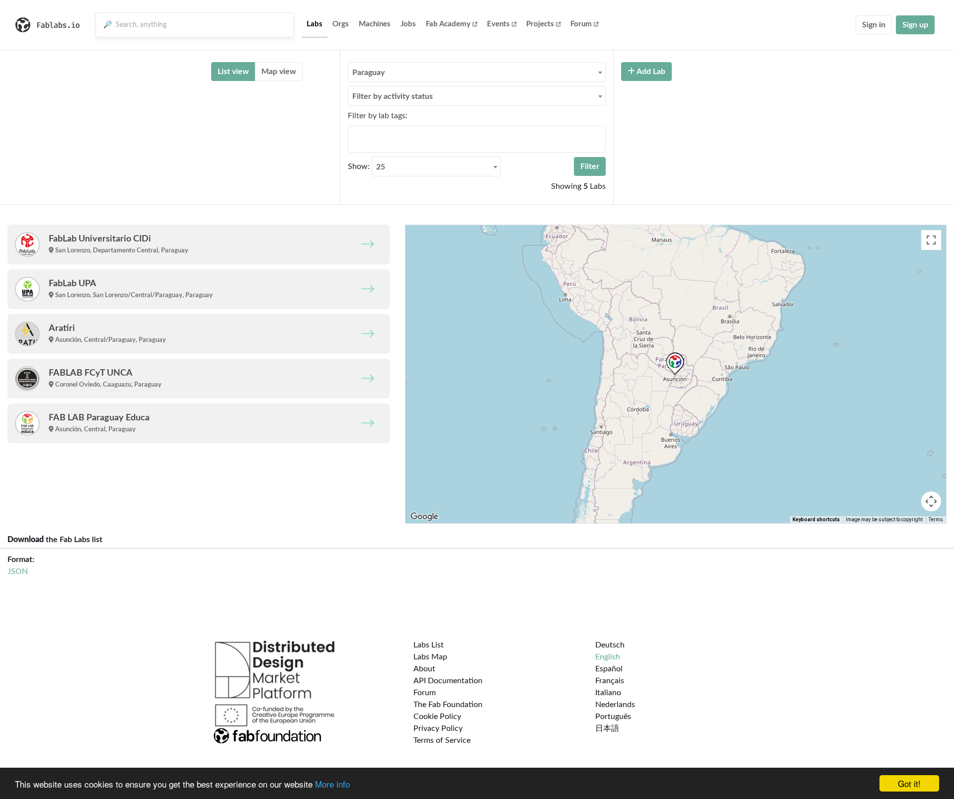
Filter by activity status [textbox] (392, 96)
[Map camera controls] (931, 501)
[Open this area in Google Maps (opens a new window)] (424, 516)
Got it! (909, 783)
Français (609, 681)
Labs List (428, 645)
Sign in (873, 25)
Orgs (340, 24)
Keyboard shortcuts (816, 519)
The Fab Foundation (447, 705)
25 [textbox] (380, 167)
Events (498, 24)
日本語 (607, 728)
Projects (540, 24)
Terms (936, 519)
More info (332, 784)
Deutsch (610, 645)
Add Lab (650, 72)
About (424, 669)
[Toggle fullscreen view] (931, 240)
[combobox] (477, 72)
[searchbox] (354, 139)
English (607, 657)
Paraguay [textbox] (368, 73)
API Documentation (447, 681)
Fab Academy (448, 24)
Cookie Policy (437, 716)
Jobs (408, 24)
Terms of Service (442, 740)
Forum (581, 24)
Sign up (915, 25)
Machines (375, 24)
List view (233, 72)
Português (613, 716)
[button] (675, 363)
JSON (17, 571)
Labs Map (430, 657)
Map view (278, 72)
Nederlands (615, 705)
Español (609, 669)
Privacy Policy (438, 728)
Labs (314, 24)
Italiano (608, 693)
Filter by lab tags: (377, 116)
